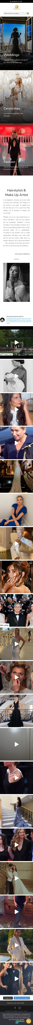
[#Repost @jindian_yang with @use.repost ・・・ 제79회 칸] (16, 610)
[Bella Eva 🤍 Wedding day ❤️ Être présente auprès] (16, 409)
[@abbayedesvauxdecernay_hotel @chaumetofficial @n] (16, 945)
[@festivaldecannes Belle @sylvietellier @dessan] (16, 744)
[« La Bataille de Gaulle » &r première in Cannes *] (16, 644)
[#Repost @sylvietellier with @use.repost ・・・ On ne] (16, 510)
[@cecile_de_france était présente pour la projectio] (16, 845)
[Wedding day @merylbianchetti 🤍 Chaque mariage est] (16, 476)
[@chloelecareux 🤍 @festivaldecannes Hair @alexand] (16, 677)
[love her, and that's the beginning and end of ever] (16, 342)
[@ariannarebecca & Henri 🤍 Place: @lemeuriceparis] (16, 878)
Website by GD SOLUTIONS (15, 1003)
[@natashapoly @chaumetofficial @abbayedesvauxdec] (16, 911)
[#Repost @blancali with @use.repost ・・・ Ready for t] (16, 711)
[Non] (31, 1018)
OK (17, 1022)
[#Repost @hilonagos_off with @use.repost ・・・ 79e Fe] (16, 577)
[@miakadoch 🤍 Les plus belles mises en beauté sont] (16, 376)
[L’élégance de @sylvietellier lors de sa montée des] (16, 778)
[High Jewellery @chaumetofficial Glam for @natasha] (16, 978)
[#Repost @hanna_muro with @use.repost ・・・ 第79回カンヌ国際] (16, 811)
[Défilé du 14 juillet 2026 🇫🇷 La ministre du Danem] (16, 443)
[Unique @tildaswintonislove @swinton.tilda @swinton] (16, 543)
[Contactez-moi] (28, 1021)
